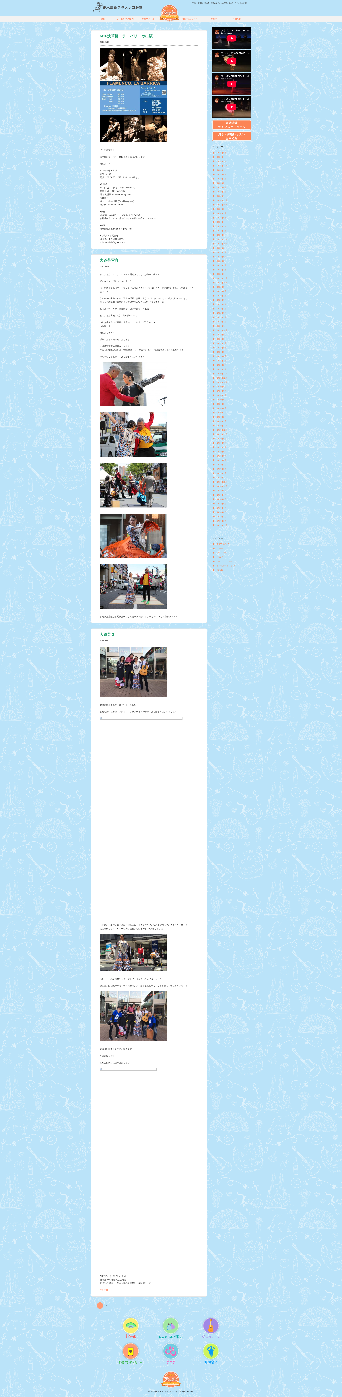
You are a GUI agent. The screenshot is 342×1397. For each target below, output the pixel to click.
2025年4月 (221, 187)
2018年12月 (222, 477)
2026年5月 (221, 153)
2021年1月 (221, 369)
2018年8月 (221, 490)
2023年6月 (221, 257)
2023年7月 (221, 252)
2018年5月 (221, 504)
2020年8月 (221, 391)
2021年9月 (221, 335)
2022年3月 (221, 313)
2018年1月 (221, 521)
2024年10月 (222, 205)
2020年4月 (221, 408)
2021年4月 (221, 356)
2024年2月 (221, 231)
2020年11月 (222, 378)
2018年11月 (222, 482)
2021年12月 (222, 326)
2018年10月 (222, 486)
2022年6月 (221, 300)
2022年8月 (221, 291)
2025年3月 (221, 192)
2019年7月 (221, 447)
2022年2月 (221, 317)
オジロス (221, 548)
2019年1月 (221, 473)
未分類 (220, 570)
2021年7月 (221, 343)
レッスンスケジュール (226, 566)
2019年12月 (222, 426)
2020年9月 (221, 387)
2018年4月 (221, 508)
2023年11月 (222, 239)
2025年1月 (221, 196)
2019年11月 (222, 430)
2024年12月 (222, 200)
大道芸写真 (109, 260)
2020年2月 (221, 417)
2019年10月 (222, 434)
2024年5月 (221, 218)
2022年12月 (222, 278)
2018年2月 (221, 517)
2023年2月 (221, 270)
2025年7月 (221, 179)
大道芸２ (107, 634)
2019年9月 (221, 439)
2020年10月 (222, 382)
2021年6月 (221, 348)
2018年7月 (221, 495)
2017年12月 (222, 525)
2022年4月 (221, 309)
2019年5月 (221, 456)
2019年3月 (221, 464)
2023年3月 (221, 265)
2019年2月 (221, 469)
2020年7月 (221, 395)
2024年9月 (221, 209)
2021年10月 (222, 330)
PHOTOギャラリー (225, 544)
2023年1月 (221, 274)
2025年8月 (221, 174)
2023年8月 (221, 248)
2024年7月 (221, 213)
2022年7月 (221, 296)
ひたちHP (104, 1290)
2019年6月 (221, 452)
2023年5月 (221, 261)
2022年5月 (221, 304)
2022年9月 (221, 287)
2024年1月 (221, 235)
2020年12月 (222, 374)
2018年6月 (221, 499)
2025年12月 (222, 166)
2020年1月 (221, 421)
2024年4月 (221, 222)
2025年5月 (221, 183)
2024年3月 (221, 226)
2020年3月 (221, 412)
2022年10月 (222, 283)
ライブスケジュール (225, 561)
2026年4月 (221, 157)
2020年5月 (221, 404)
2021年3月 (221, 361)
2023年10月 (222, 244)
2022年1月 (221, 322)
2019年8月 (221, 443)
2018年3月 (221, 512)
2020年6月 (221, 399)
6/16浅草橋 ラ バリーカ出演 (126, 36)
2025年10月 (222, 170)
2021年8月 (221, 339)
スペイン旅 (222, 553)
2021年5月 (221, 352)
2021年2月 (221, 365)
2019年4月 (221, 460)
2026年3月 (221, 161)
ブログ (220, 557)
